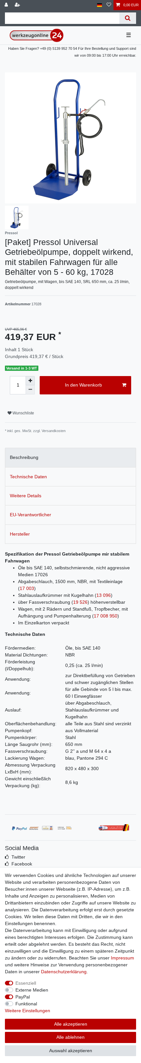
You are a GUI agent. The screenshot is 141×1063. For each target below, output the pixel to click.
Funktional (26, 1003)
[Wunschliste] (108, 5)
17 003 (27, 588)
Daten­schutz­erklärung (64, 971)
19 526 (80, 602)
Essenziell (25, 983)
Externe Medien (31, 990)
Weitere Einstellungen (27, 1010)
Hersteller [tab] (20, 534)
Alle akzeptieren (70, 1024)
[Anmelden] (6, 5)
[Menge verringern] (30, 389)
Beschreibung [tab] (24, 457)
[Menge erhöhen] (30, 380)
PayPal (22, 996)
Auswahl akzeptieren (70, 1050)
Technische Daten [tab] (28, 476)
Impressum (122, 957)
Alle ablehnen (70, 1037)
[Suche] (127, 18)
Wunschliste (22, 413)
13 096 (103, 595)
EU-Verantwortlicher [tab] (30, 514)
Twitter (18, 857)
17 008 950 (105, 615)
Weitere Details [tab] (25, 495)
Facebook (21, 863)
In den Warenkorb (83, 385)
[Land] (99, 5)
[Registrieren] (18, 5)
